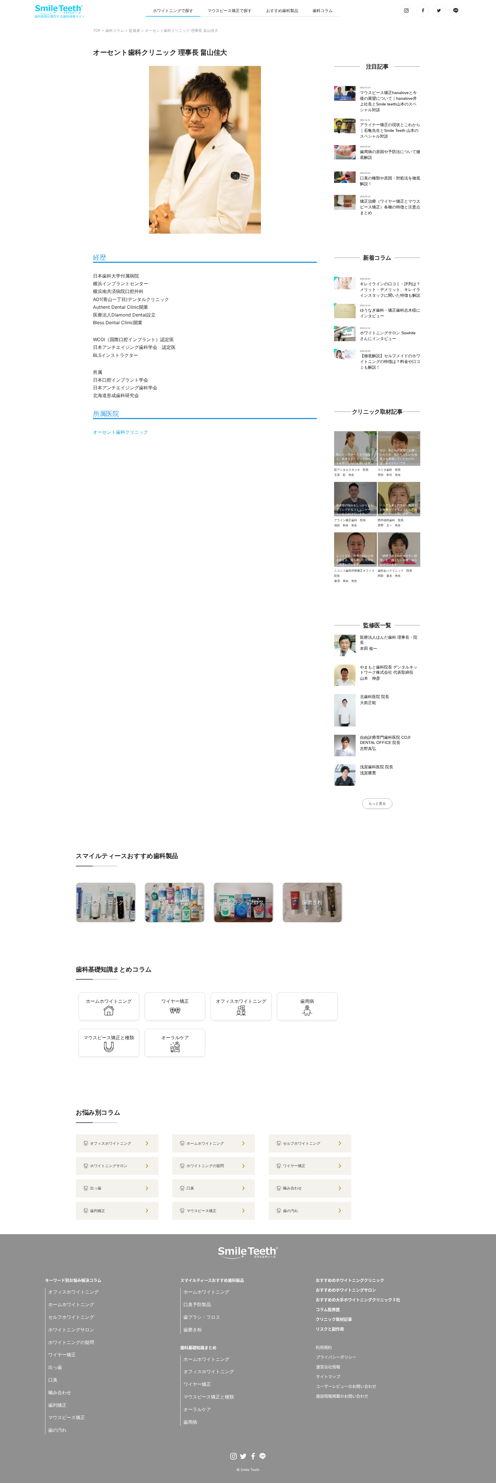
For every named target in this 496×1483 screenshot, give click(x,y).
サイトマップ (328, 1376)
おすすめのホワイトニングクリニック (350, 1280)
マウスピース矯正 (201, 1210)
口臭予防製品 (197, 1304)
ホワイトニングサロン (108, 1165)
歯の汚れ (290, 1210)
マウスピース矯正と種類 (208, 1397)
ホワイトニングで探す (173, 10)
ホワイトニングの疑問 (205, 1165)
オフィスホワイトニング (110, 1143)
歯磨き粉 (192, 1329)
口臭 (190, 1188)
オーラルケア (197, 1409)
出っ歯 (95, 1188)
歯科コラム (323, 10)
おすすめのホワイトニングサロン (346, 1290)
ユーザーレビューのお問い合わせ (346, 1386)
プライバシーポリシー (336, 1357)
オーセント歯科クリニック (120, 432)
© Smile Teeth (248, 1470)
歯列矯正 (97, 1210)
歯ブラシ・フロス (201, 1317)
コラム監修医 (328, 1309)
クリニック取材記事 (334, 1319)
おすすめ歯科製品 (282, 10)
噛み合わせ (292, 1188)
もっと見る (377, 803)
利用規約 (324, 1347)
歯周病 (190, 1422)
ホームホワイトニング (205, 1143)
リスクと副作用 (330, 1329)
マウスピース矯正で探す (230, 10)
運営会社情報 (328, 1367)
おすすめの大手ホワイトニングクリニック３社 (358, 1300)
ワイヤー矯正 (294, 1165)
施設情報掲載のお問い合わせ (342, 1396)
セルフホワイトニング (301, 1143)
